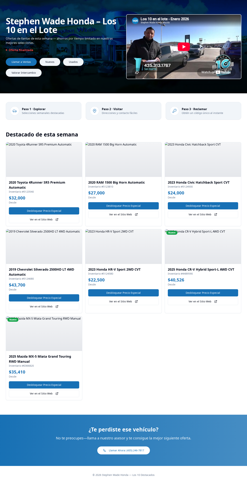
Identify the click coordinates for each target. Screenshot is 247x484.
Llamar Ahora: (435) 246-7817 (126, 450)
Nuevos (49, 62)
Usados (73, 62)
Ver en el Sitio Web (41, 219)
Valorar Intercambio (24, 72)
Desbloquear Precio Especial (44, 210)
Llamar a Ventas (21, 62)
